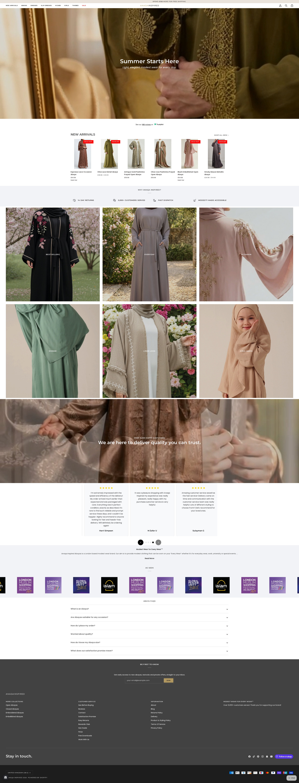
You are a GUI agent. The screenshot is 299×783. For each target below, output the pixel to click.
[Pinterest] (258, 756)
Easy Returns (83, 720)
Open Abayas (12, 705)
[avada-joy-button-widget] (5, 777)
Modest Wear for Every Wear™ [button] (238, 701)
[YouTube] (271, 756)
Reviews (81, 709)
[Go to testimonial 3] (150, 542)
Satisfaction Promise (87, 716)
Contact (81, 713)
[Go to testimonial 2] (148, 542)
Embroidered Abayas (15, 713)
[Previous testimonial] (140, 542)
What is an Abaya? (80, 608)
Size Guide (82, 728)
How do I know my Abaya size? (85, 642)
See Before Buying (86, 705)
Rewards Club (84, 724)
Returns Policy (156, 713)
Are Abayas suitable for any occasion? (89, 617)
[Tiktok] (254, 756)
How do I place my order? (83, 625)
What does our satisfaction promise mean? (92, 650)
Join (169, 680)
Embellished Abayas (14, 716)
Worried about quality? (82, 634)
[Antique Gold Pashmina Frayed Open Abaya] (136, 154)
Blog (153, 709)
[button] (24, 5)
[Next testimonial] (158, 542)
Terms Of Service (158, 724)
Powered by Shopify (37, 777)
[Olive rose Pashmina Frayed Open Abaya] (163, 154)
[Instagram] (263, 756)
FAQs (80, 732)
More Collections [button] (14, 701)
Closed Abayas (12, 709)
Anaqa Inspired (15, 777)
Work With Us (83, 739)
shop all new (220, 135)
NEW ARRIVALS (83, 134)
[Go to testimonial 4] (153, 542)
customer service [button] (87, 701)
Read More (149, 558)
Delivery (154, 716)
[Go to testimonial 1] (146, 542)
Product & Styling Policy (161, 720)
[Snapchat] (267, 756)
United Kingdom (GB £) (18, 773)
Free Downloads (85, 735)
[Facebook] (249, 756)
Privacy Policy (156, 728)
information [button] (157, 701)
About (153, 705)
